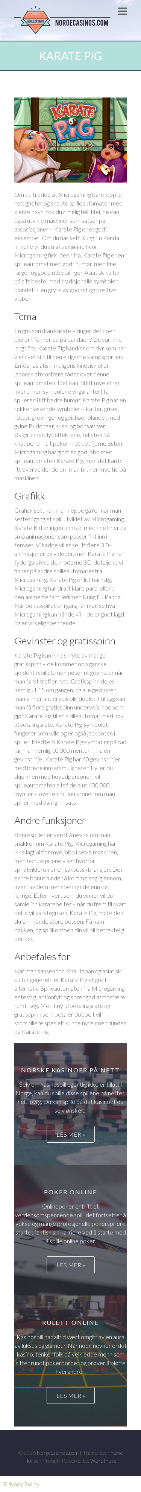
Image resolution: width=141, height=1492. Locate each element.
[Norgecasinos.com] (64, 20)
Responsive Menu (122, 11)
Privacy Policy (21, 1483)
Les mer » (70, 1134)
